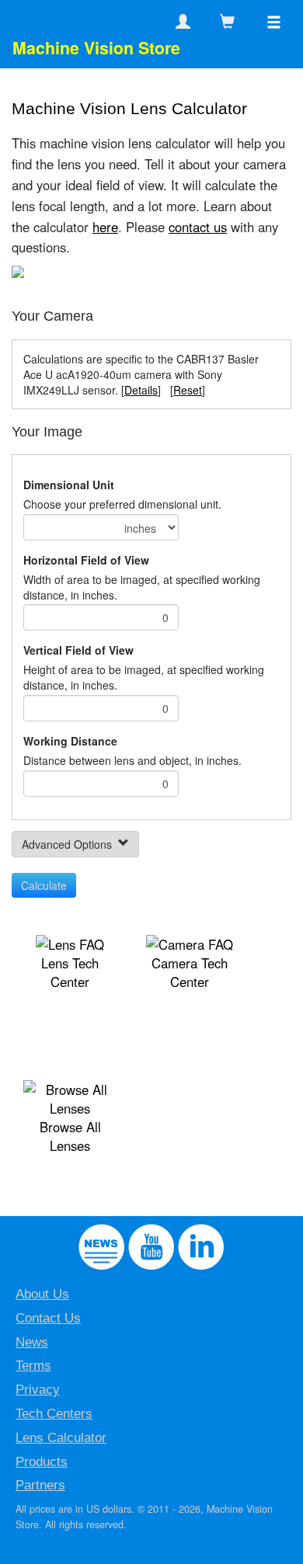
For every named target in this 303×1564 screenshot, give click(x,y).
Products (42, 1462)
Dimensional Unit (68, 484)
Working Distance (70, 741)
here (105, 226)
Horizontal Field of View (86, 560)
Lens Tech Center (70, 972)
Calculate (44, 885)
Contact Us (48, 1318)
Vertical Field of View (78, 650)
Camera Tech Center (190, 972)
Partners (40, 1485)
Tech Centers (54, 1413)
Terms (33, 1365)
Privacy (38, 1389)
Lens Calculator (61, 1437)
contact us (198, 226)
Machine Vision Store (96, 48)
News (32, 1342)
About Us (42, 1294)
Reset (187, 390)
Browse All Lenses (70, 1136)
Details (141, 390)
